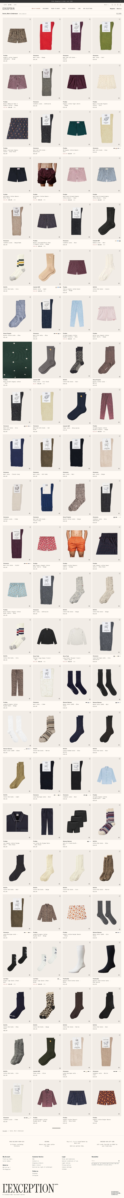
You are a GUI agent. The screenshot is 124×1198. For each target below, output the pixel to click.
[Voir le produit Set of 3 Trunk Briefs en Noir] (88, 842)
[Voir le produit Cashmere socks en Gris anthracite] (114, 517)
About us (119, 8)
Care (79, 8)
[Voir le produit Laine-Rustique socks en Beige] (116, 656)
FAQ (33, 1159)
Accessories (71, 8)
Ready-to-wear (55, 8)
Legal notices (66, 1163)
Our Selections (87, 8)
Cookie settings (67, 1167)
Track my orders (7, 1159)
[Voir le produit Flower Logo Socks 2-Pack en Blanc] (60, 979)
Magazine (112, 8)
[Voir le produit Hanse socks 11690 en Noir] (86, 703)
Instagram (35, 1175)
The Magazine (6, 1169)
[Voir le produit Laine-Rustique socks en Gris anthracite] (114, 656)
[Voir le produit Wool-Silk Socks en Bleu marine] (118, 148)
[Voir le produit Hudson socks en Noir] (120, 241)
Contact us (35, 1161)
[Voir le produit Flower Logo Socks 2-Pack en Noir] (58, 979)
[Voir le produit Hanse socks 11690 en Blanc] (84, 703)
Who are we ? (6, 1167)
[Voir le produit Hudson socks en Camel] (116, 241)
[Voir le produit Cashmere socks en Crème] (118, 517)
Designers (46, 8)
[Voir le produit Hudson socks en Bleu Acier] (118, 241)
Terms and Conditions (68, 1159)
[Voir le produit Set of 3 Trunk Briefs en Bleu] (90, 842)
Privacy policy (66, 1165)
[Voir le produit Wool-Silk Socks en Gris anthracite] (114, 148)
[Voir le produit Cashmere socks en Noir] (116, 517)
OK (119, 1161)
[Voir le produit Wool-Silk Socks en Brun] (116, 148)
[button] (120, 1)
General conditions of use (70, 1161)
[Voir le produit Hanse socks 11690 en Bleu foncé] (88, 703)
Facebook (35, 1173)
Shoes (64, 8)
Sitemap (64, 1169)
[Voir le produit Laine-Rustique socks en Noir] (118, 656)
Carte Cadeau (6, 1161)
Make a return (36, 1165)
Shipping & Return (37, 1163)
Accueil (5, 1130)
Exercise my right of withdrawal (42, 1167)
